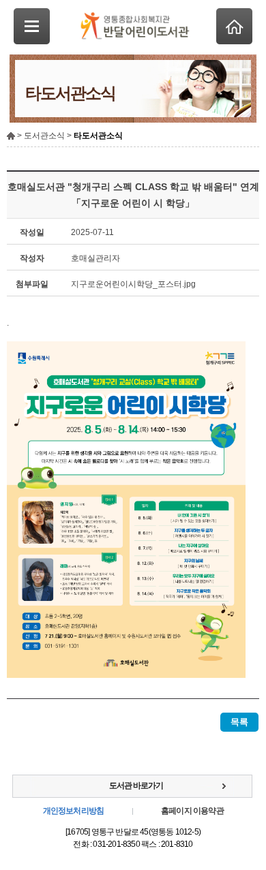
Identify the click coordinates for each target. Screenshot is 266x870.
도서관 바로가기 (136, 785)
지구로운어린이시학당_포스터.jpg (133, 284)
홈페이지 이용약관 (192, 810)
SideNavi (32, 26)
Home (234, 26)
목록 (239, 722)
